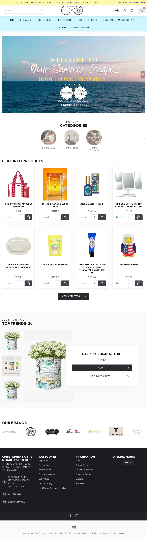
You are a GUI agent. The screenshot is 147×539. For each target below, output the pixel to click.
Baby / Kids (108, 20)
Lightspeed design (102, 533)
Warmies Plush (129, 264)
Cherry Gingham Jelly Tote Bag (18, 205)
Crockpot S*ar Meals (55, 264)
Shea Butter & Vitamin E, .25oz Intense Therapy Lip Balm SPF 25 (92, 268)
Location (79, 479)
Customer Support (84, 474)
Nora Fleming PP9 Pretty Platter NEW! (18, 266)
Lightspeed (88, 533)
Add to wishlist (100, 376)
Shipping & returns (84, 469)
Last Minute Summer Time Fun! (73, 27)
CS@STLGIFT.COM (16, 502)
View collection (71, 296)
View (100, 368)
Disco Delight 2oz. (92, 204)
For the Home (64, 20)
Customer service (137, 2)
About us (80, 460)
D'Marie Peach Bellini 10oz (55, 205)
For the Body (44, 20)
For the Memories (87, 20)
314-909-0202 (14, 494)
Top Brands (24, 20)
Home (11, 20)
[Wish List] (131, 11)
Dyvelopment (118, 533)
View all (129, 462)
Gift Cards (122, 2)
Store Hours (81, 483)
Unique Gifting (126, 20)
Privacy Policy (82, 465)
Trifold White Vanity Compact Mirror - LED (128, 205)
